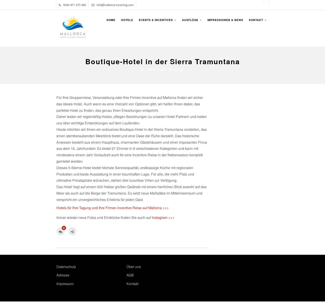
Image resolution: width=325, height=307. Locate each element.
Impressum (65, 283)
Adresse (62, 275)
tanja (179, 69)
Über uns (133, 266)
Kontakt (132, 283)
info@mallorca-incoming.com (115, 5)
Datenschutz (66, 266)
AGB (130, 275)
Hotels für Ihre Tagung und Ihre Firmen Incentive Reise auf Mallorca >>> (112, 207)
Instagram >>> (163, 217)
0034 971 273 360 (74, 5)
